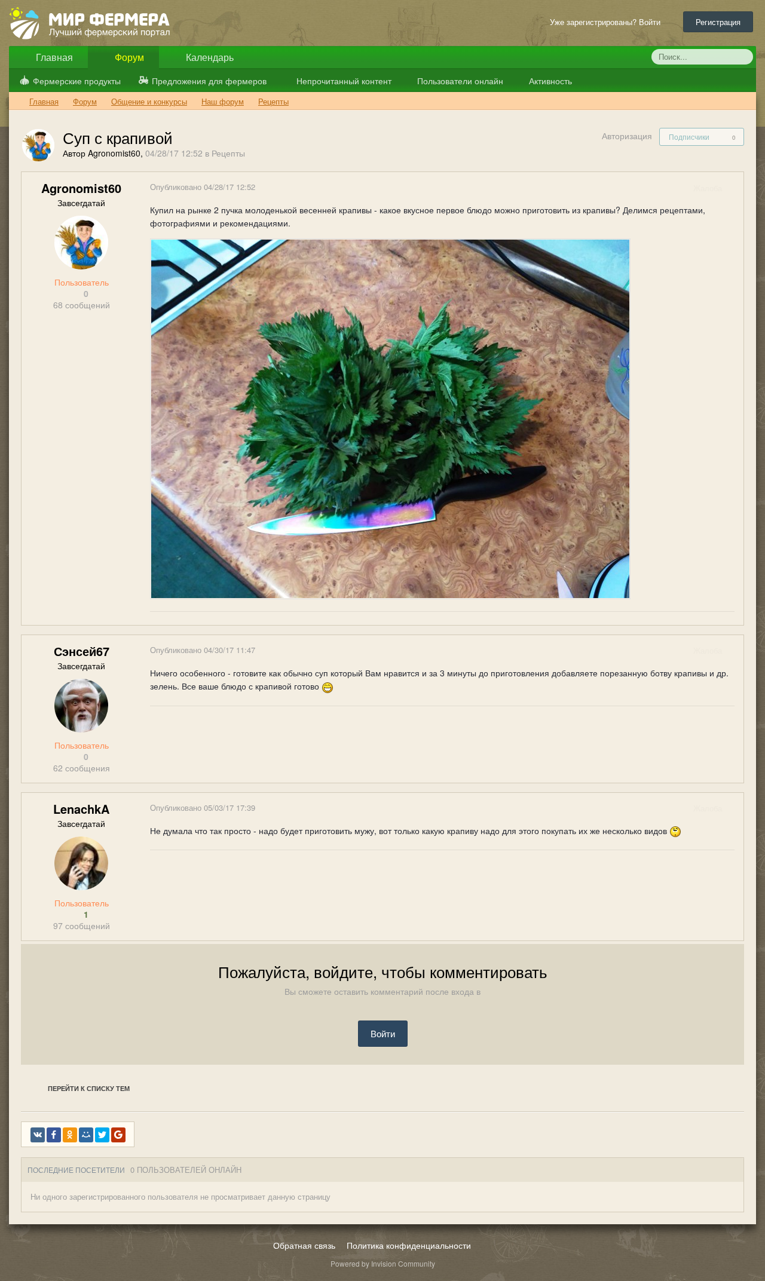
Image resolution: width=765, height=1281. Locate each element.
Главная (53, 57)
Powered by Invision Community (383, 1263)
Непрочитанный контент (343, 81)
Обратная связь (304, 1245)
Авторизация (627, 136)
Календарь (208, 57)
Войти (383, 1033)
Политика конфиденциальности (409, 1245)
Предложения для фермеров (209, 81)
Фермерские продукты (77, 81)
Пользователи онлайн (459, 81)
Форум (128, 57)
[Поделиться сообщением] (734, 188)
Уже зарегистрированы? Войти (607, 21)
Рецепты (228, 153)
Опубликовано (202, 186)
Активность (549, 81)
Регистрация (718, 21)
